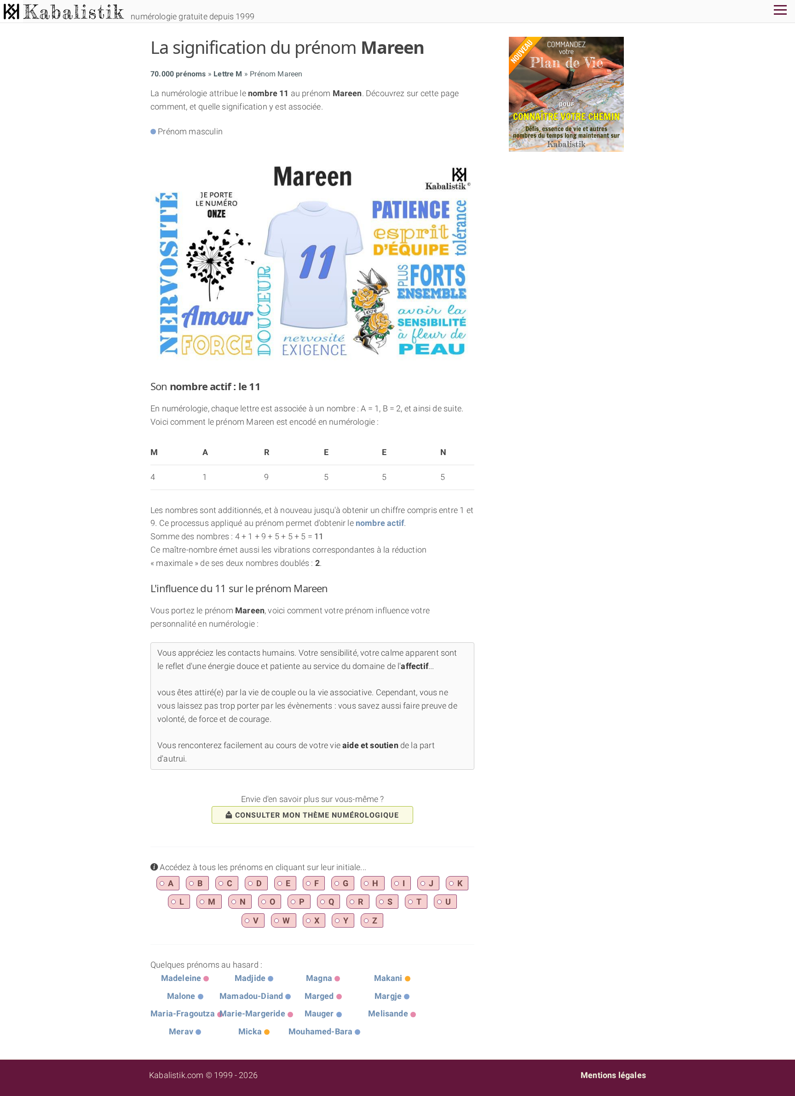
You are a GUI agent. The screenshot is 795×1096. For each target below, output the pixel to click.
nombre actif (380, 523)
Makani (388, 978)
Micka (250, 1031)
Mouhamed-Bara (320, 1031)
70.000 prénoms (178, 73)
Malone (181, 996)
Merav (181, 1031)
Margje (388, 996)
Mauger (319, 1013)
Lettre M (227, 73)
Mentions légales (613, 1075)
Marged (319, 996)
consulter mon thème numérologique (317, 815)
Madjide (250, 978)
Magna (319, 978)
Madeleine (181, 978)
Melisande (388, 1013)
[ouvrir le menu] (780, 11)
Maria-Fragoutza (182, 1013)
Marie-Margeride (252, 1013)
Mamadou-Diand (251, 996)
